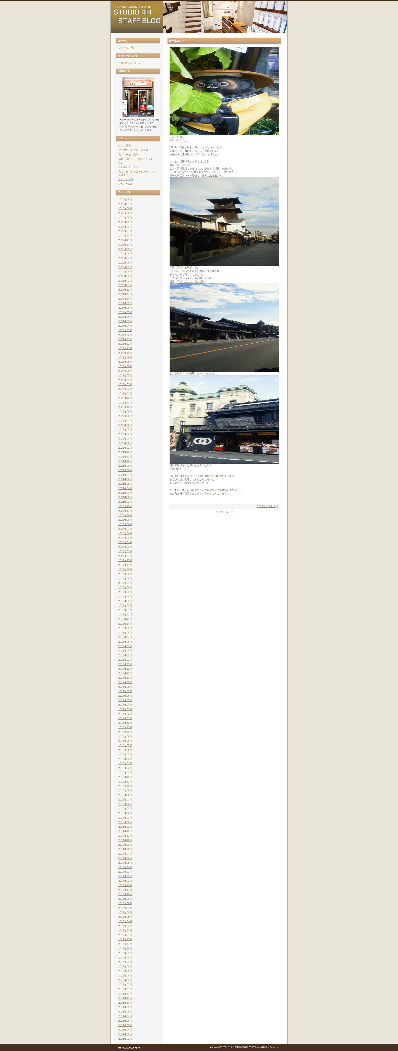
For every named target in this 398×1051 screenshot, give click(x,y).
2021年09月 (125, 465)
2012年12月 (125, 939)
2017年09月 (125, 682)
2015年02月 (125, 822)
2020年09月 (125, 519)
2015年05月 (125, 808)
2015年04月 (125, 813)
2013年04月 (125, 921)
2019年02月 (125, 605)
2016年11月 (125, 727)
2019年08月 (125, 578)
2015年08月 (125, 795)
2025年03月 (125, 276)
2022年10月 (125, 407)
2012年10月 (125, 948)
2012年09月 (125, 953)
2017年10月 (125, 677)
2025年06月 (125, 262)
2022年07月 (125, 420)
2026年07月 (125, 204)
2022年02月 (125, 443)
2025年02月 (125, 280)
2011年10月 (125, 1002)
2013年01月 (125, 935)
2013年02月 (125, 930)
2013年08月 (125, 903)
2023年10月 (125, 353)
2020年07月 (125, 528)
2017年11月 (125, 673)
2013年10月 (125, 894)
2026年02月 (125, 226)
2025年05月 (125, 267)
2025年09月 (125, 249)
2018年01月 (125, 664)
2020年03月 (125, 546)
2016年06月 (125, 750)
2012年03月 (125, 980)
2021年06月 (125, 479)
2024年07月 (125, 312)
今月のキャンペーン (129, 62)
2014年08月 (125, 849)
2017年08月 (125, 686)
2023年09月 (125, 357)
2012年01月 (125, 989)
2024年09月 (125, 303)
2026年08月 (125, 199)
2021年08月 (125, 470)
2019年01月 (125, 610)
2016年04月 (125, 759)
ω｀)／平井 (124, 145)
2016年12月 (125, 722)
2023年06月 (125, 371)
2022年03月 (125, 438)
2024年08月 (125, 307)
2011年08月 (125, 1011)
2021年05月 (125, 483)
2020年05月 (125, 538)
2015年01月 (125, 826)
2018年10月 (125, 623)
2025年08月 (125, 253)
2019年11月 (125, 564)
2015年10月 (125, 786)
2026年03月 (125, 222)
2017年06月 (125, 695)
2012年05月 (125, 971)
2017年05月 (125, 700)
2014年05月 (125, 862)
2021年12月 (125, 452)
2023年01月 (125, 393)
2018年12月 (125, 614)
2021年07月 (125, 474)
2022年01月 (125, 447)
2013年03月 (125, 926)
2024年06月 (125, 316)
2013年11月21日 (266, 506)
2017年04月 (125, 704)
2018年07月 (125, 637)
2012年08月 (125, 957)
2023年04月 (125, 380)
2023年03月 (125, 384)
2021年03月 (125, 492)
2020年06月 (125, 533)
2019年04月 (125, 596)
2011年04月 (125, 1029)
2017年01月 (125, 718)
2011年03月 (125, 1034)
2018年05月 (125, 646)
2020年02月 (125, 551)
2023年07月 (125, 366)
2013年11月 (125, 889)
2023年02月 (125, 389)
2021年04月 (125, 488)
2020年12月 (125, 506)
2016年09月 (125, 736)
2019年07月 (125, 582)
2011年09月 (125, 1007)
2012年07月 (125, 962)
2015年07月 (125, 799)
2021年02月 (125, 497)
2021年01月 (125, 501)
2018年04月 (125, 650)
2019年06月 (125, 587)
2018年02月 (125, 659)
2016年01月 (125, 772)
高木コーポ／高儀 (128, 154)
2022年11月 (125, 402)
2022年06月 (125, 425)
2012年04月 (125, 975)
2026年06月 (125, 208)
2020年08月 (125, 524)
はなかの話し (125, 184)
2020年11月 (125, 510)
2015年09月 (125, 790)
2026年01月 (125, 231)
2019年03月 (125, 601)
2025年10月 (125, 244)
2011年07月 (125, 1016)
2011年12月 (125, 993)
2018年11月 (125, 619)
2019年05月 (125, 592)
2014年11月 (125, 835)
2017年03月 (125, 709)
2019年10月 (125, 569)
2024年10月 (125, 298)
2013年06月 (125, 912)
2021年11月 (125, 456)
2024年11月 (125, 294)
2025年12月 (125, 235)
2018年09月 (125, 628)
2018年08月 (125, 632)
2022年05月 (125, 429)
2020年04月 (125, 542)
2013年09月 (125, 898)
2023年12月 (125, 343)
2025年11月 (125, 240)
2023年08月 (125, 361)
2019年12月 (125, 560)
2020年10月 (125, 515)
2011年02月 (125, 1038)
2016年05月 (125, 754)
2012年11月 (125, 944)
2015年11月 (125, 781)
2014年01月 (125, 880)
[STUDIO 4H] (129, 1048)
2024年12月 (125, 289)
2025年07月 (125, 258)
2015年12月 (125, 777)
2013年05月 (125, 916)
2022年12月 (125, 398)
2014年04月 (125, 867)
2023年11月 (125, 348)
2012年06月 (125, 966)
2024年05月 (125, 321)
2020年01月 (125, 556)
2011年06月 (125, 1020)
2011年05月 (125, 1025)
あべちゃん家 (125, 179)
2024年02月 (125, 334)
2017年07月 (125, 691)
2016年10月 (125, 732)
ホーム (224, 511)
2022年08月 (125, 416)
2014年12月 (125, 831)
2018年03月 (125, 655)
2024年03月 (125, 330)
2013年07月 (125, 908)
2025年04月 (125, 271)
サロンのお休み (127, 47)
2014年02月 (125, 876)
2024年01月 (125, 339)
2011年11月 (125, 998)
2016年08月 (125, 740)
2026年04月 (125, 217)
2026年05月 (125, 213)
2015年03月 (125, 817)
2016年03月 (125, 763)
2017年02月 (125, 714)
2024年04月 (125, 325)
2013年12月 (125, 885)
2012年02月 (125, 984)
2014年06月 (125, 858)
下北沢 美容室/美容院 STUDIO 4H (132, 7)
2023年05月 (125, 375)
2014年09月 (125, 844)
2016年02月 (125, 768)
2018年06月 (125, 641)
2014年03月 (125, 871)
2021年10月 (125, 461)
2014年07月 (125, 853)
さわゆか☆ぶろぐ (128, 167)
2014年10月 (125, 840)
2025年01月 (125, 285)
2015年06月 (125, 804)
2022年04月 (125, 434)
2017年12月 (125, 668)
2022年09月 (125, 411)
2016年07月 (125, 745)
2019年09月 (125, 574)
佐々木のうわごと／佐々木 (133, 150)
